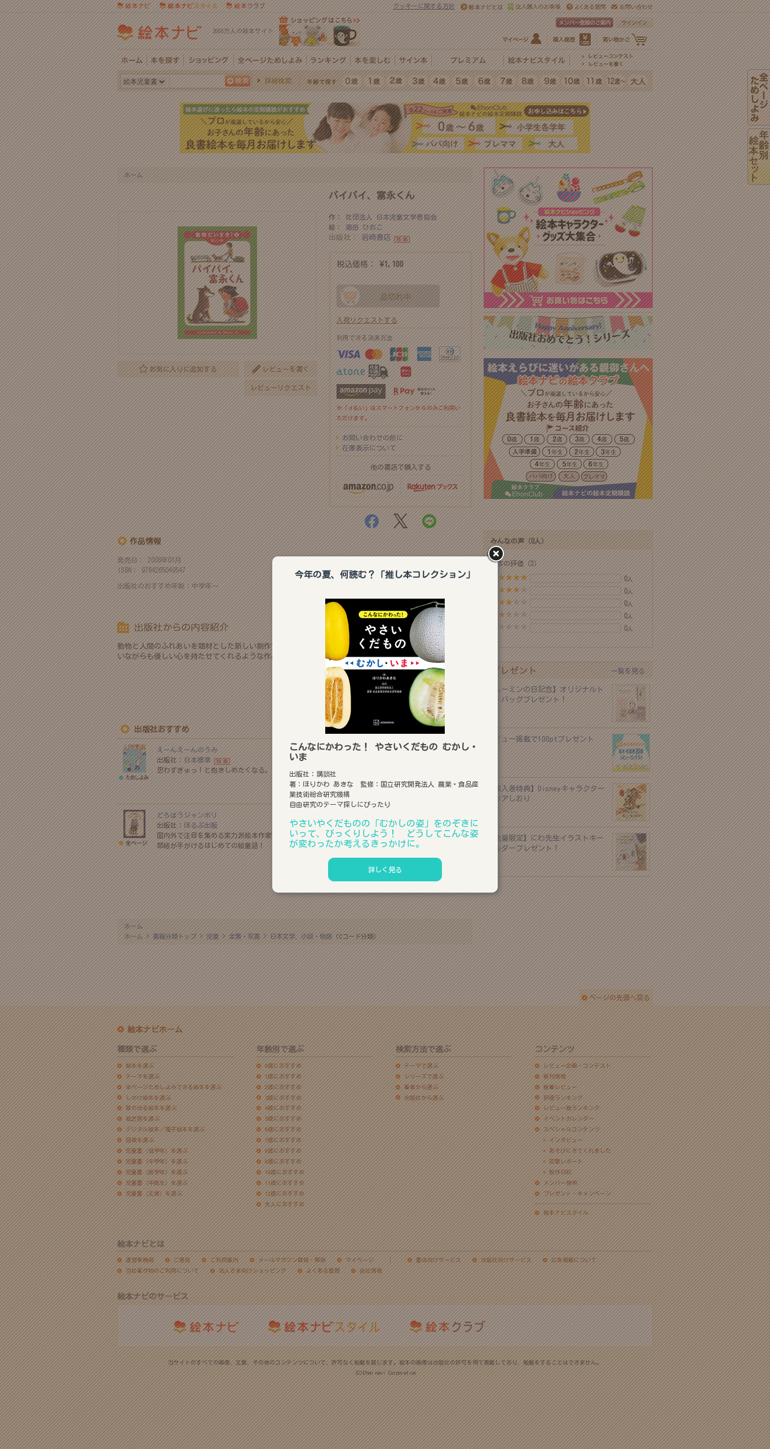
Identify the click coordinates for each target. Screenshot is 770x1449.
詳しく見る (385, 869)
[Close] (497, 554)
